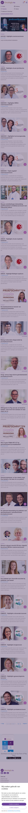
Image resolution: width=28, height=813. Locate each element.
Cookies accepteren (14, 804)
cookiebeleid (9, 810)
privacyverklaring (16, 810)
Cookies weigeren (14, 807)
